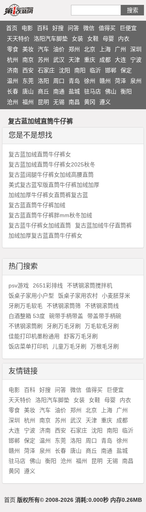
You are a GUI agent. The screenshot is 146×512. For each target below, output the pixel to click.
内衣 (123, 38)
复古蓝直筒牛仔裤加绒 (37, 205)
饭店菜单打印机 (28, 346)
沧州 (12, 102)
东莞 (28, 81)
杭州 (12, 59)
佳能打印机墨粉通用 (34, 336)
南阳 (80, 70)
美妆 (28, 49)
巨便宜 (128, 28)
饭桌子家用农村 (78, 295)
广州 (120, 49)
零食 (12, 49)
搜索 (132, 10)
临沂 (95, 70)
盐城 (74, 91)
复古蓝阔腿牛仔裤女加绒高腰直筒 (51, 174)
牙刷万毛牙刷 (64, 326)
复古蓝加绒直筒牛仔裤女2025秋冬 (52, 164)
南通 (58, 91)
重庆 (89, 59)
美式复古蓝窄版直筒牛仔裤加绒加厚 (54, 184)
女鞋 (93, 38)
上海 (105, 49)
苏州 (43, 59)
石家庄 (46, 70)
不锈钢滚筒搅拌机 (89, 285)
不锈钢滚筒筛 (64, 305)
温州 (12, 81)
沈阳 (64, 70)
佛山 (110, 91)
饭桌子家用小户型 (31, 295)
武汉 (58, 59)
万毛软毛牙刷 (102, 326)
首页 (11, 28)
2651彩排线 (48, 285)
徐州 (89, 81)
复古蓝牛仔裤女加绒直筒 (40, 225)
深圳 (136, 49)
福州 (28, 102)
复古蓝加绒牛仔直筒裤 (103, 225)
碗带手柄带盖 (66, 316)
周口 (58, 81)
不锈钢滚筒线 (102, 305)
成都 (105, 59)
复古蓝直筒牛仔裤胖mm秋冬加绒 (50, 215)
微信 (88, 28)
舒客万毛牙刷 (81, 336)
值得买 (107, 28)
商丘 (43, 91)
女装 (77, 38)
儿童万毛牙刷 (69, 346)
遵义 (105, 102)
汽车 (43, 49)
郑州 (74, 49)
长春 (12, 91)
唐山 (28, 91)
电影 (27, 28)
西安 (28, 70)
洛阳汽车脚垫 (51, 38)
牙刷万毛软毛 (26, 305)
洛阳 (43, 81)
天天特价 (18, 38)
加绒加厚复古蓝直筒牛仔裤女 (45, 235)
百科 (42, 28)
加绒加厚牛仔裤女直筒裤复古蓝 (48, 195)
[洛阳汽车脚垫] (27, 9)
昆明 (43, 102)
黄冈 (89, 102)
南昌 (74, 102)
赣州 (105, 81)
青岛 (74, 81)
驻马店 (92, 91)
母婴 (108, 38)
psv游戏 (19, 285)
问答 (73, 28)
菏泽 (120, 81)
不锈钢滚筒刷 (26, 326)
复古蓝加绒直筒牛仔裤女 (40, 154)
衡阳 (126, 91)
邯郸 (110, 70)
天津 (74, 59)
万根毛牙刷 (104, 346)
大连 (120, 59)
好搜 (58, 28)
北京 (89, 49)
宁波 (136, 59)
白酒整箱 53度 (27, 316)
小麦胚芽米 (116, 295)
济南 (12, 70)
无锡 (58, 102)
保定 (126, 70)
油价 (58, 49)
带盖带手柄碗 (104, 316)
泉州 (136, 81)
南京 (28, 59)
